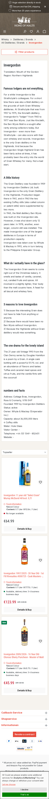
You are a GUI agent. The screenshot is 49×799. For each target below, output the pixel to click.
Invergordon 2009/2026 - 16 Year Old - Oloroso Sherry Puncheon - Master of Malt (24, 656)
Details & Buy (24, 528)
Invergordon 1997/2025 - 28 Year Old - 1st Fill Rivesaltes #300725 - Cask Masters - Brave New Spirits (24, 575)
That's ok (24, 794)
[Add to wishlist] (40, 482)
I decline (24, 789)
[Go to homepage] (24, 21)
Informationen (10, 725)
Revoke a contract (24, 734)
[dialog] (24, 785)
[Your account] (38, 31)
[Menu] (4, 31)
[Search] (25, 31)
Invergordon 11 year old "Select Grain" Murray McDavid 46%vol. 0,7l (22, 497)
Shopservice (9, 718)
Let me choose (9, 784)
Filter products (26, 52)
